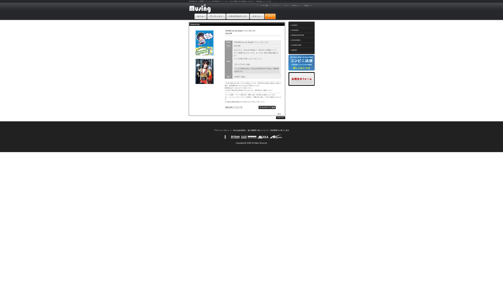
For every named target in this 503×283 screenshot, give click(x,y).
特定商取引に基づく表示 (279, 130)
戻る (279, 114)
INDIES (294, 50)
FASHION (295, 30)
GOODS (294, 25)
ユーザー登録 (264, 5)
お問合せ (306, 5)
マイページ (275, 5)
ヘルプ (285, 5)
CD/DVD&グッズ (237, 16)
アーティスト (216, 16)
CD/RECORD (296, 45)
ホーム (201, 16)
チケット (257, 16)
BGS (270, 16)
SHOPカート (296, 5)
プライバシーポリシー (222, 130)
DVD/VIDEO (296, 40)
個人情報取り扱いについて (258, 130)
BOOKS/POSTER (298, 35)
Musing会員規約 (239, 130)
